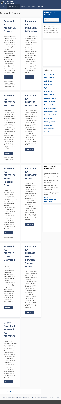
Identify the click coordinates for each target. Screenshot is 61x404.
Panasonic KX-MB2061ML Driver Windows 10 (8, 83)
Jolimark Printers (49, 91)
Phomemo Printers (50, 108)
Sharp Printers (48, 125)
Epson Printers (48, 84)
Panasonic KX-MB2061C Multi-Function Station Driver (30, 256)
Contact (40, 7)
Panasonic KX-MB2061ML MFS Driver (10, 86)
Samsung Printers (49, 122)
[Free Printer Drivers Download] (8, 2)
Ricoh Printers (48, 118)
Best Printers (31, 7)
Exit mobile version (30, 402)
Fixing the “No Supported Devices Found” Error (50, 199)
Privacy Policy (36, 397)
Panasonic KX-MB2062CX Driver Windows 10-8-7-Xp (9, 159)
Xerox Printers (48, 132)
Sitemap (57, 397)
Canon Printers (49, 78)
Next (11, 391)
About (23, 7)
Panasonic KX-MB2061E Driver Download (9, 253)
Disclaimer (44, 397)
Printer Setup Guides (50, 115)
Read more (8, 77)
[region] (51, 53)
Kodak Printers (49, 94)
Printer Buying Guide (50, 111)
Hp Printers (47, 88)
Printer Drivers (12, 7)
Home (3, 7)
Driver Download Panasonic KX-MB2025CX (9, 329)
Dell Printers (48, 81)
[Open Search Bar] (46, 6)
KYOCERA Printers (50, 98)
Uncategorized (49, 128)
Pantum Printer (49, 105)
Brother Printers (49, 74)
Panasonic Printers (50, 101)
